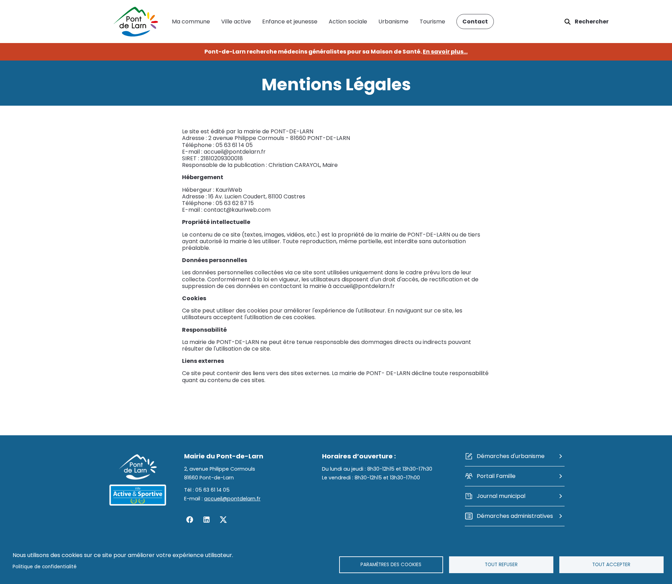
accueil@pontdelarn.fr (232, 498)
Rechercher (592, 21)
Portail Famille (496, 476)
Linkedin (206, 519)
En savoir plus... (445, 52)
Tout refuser (501, 564)
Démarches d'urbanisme (511, 456)
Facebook (189, 519)
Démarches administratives (515, 516)
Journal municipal (501, 496)
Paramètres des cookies (390, 564)
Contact (475, 21)
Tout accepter (611, 564)
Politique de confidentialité (45, 566)
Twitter (223, 519)
